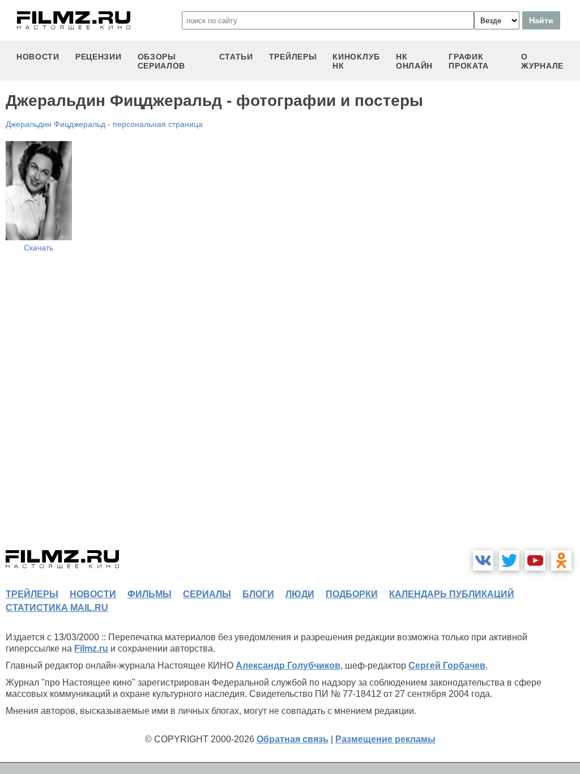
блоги (258, 594)
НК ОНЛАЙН (414, 61)
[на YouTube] (535, 560)
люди (299, 594)
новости (37, 56)
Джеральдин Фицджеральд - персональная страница (104, 124)
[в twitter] (509, 560)
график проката (469, 61)
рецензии (98, 56)
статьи (236, 56)
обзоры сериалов (162, 61)
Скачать (38, 247)
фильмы (149, 594)
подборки (352, 594)
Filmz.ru (91, 648)
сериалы (207, 594)
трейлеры (293, 56)
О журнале (542, 61)
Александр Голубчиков (288, 665)
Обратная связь (293, 739)
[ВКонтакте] (483, 560)
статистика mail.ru (57, 608)
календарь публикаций (451, 594)
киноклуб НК (356, 61)
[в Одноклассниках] (561, 560)
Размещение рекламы (385, 739)
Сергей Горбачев (446, 665)
